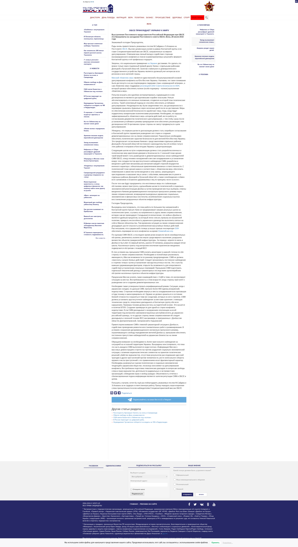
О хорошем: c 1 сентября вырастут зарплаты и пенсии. (93, 115)
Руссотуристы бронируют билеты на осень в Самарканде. (135, 413)
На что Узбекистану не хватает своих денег (206, 66)
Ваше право (197, 18)
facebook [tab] (93, 466)
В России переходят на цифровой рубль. (129, 420)
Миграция (121, 18)
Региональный (182, 484)
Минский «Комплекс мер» (123, 78)
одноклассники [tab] (113, 466)
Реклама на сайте (148, 504)
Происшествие (162, 18)
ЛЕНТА (149, 24)
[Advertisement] (97, 264)
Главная (134, 504)
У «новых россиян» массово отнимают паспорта (92, 62)
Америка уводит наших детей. (205, 49)
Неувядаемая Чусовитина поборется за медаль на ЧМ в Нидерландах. (140, 422)
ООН (177, 228)
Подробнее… (228, 543)
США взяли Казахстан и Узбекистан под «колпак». (132, 417)
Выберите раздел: (138, 473)
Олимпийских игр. (165, 231)
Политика (139, 18)
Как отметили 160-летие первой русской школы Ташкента (94, 53)
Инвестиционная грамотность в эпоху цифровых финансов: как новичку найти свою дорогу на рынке (94, 186)
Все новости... (101, 238)
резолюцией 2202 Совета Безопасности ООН (159, 86)
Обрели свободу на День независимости (128, 415)
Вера (130, 18)
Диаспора (95, 18)
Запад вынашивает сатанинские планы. (206, 41)
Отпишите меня (139, 489)
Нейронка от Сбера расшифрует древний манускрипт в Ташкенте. (93, 152)
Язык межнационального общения (190, 480)
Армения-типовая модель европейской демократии (204, 57)
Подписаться (137, 494)
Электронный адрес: (138, 481)
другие (165, 533)
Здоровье (177, 18)
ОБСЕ (124, 49)
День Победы (108, 18)
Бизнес (149, 18)
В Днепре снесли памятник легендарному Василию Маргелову (94, 225)
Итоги (201, 494)
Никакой (179, 489)
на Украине (152, 63)
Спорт (187, 18)
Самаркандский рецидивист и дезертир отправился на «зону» (94, 175)
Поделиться (127, 393)
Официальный (182, 475)
